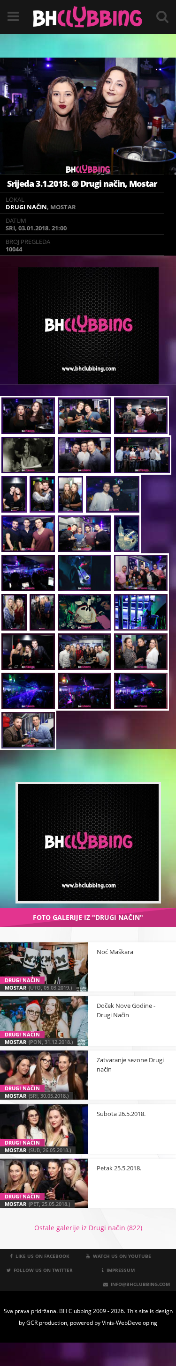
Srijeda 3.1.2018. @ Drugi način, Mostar (82, 183)
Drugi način (26, 207)
